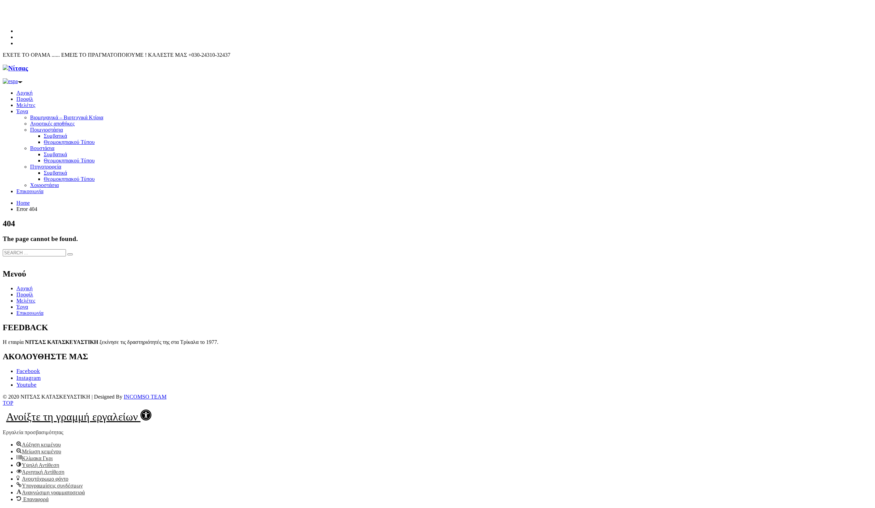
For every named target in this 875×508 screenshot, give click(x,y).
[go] (70, 254)
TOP (8, 403)
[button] (79, 415)
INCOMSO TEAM (145, 397)
